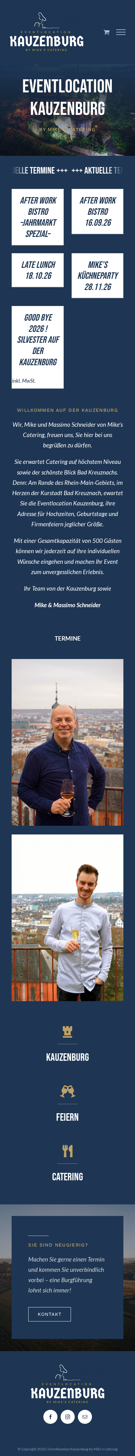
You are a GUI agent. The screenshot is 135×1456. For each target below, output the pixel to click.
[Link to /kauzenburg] (67, 1031)
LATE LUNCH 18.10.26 (37, 270)
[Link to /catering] (67, 1151)
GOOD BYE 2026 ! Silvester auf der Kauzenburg (37, 340)
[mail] (85, 1417)
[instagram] (68, 1417)
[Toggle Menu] (121, 32)
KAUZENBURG (67, 1057)
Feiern (67, 1117)
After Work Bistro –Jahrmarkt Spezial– (38, 217)
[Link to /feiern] (67, 1091)
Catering (67, 1177)
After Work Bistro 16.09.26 (97, 212)
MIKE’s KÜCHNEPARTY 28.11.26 (97, 276)
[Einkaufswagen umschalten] (107, 32)
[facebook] (50, 1417)
